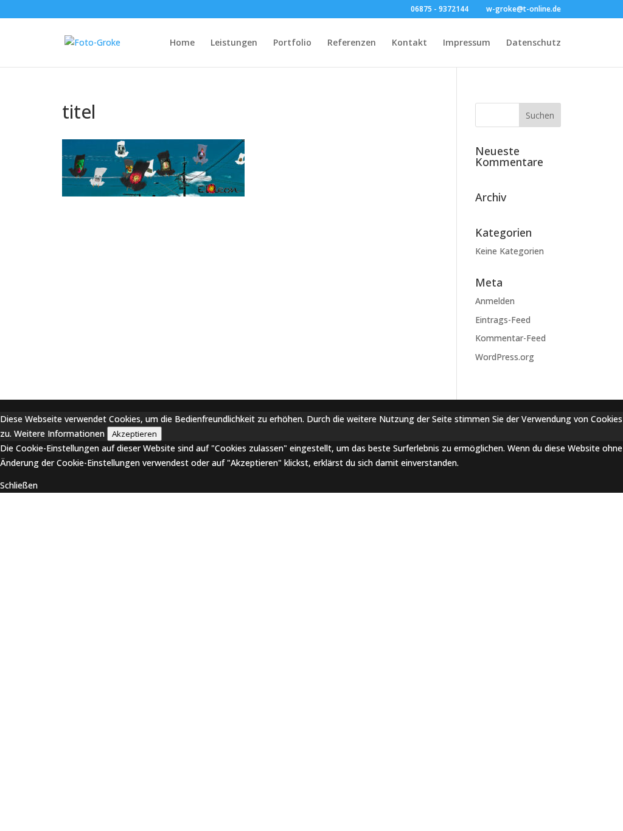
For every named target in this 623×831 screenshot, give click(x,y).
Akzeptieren (134, 433)
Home (182, 43)
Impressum (466, 43)
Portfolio (292, 43)
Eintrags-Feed (503, 319)
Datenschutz (533, 43)
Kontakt (409, 43)
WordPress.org (504, 357)
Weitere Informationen (59, 433)
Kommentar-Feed (510, 338)
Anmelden (495, 301)
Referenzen (351, 43)
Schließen (19, 485)
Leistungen (234, 43)
